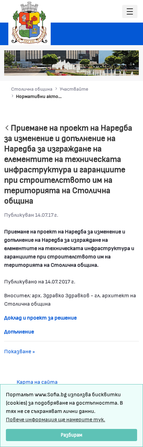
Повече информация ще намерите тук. (55, 419)
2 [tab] (94, 66)
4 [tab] (108, 66)
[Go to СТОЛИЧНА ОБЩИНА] (29, 22)
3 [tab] (101, 66)
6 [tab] (122, 66)
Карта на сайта (37, 381)
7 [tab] (129, 66)
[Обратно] (7, 128)
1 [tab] (87, 66)
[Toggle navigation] (129, 11)
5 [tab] (115, 66)
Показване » (19, 351)
